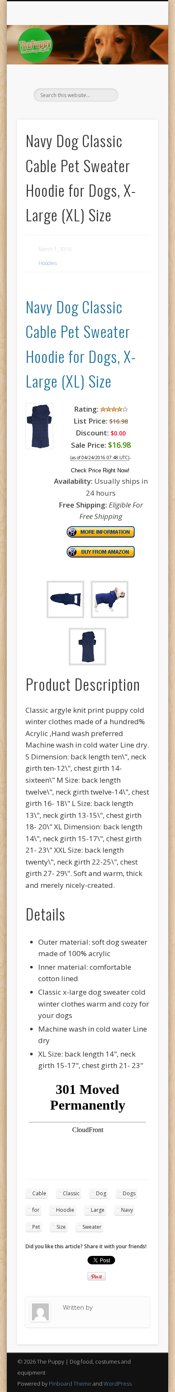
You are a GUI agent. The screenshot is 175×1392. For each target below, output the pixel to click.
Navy (127, 1209)
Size (61, 1226)
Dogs (129, 1193)
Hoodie (65, 1209)
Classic (71, 1193)
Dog (101, 1193)
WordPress (118, 1383)
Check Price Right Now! (100, 470)
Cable (39, 1193)
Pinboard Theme (70, 1383)
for (36, 1209)
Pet (36, 1226)
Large (97, 1209)
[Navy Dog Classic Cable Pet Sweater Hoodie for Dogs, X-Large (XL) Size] (39, 446)
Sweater (92, 1226)
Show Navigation (137, 76)
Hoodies (48, 263)
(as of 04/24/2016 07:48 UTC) (100, 458)
